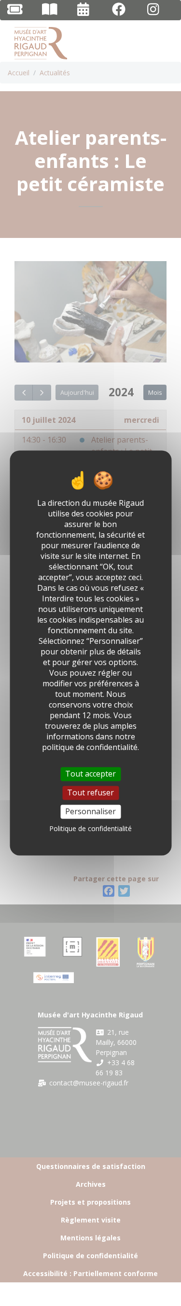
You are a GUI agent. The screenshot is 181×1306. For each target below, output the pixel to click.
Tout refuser (90, 792)
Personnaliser (90, 811)
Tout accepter (90, 773)
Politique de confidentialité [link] (90, 829)
